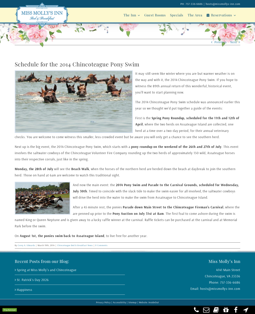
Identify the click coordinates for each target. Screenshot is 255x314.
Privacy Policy (103, 302)
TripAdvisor (9, 309)
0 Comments (101, 245)
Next (233, 42)
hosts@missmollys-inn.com (223, 4)
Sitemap (132, 302)
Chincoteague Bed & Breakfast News (75, 245)
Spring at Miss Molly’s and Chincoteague (46, 270)
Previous (220, 42)
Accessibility (119, 302)
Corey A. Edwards (26, 245)
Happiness (24, 290)
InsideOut (153, 302)
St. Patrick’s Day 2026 (33, 280)
